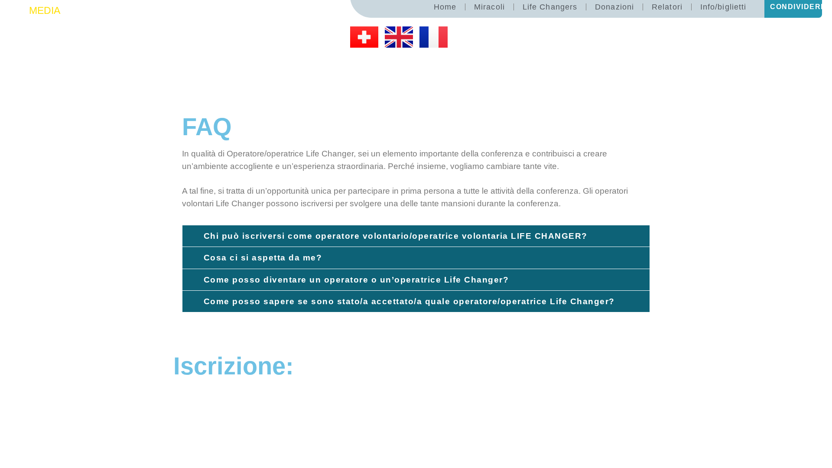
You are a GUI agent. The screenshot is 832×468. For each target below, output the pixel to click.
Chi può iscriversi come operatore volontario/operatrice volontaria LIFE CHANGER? (396, 235)
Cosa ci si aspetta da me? (263, 257)
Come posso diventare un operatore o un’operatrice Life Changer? (356, 279)
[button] (416, 236)
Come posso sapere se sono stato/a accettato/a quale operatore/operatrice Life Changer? (409, 301)
